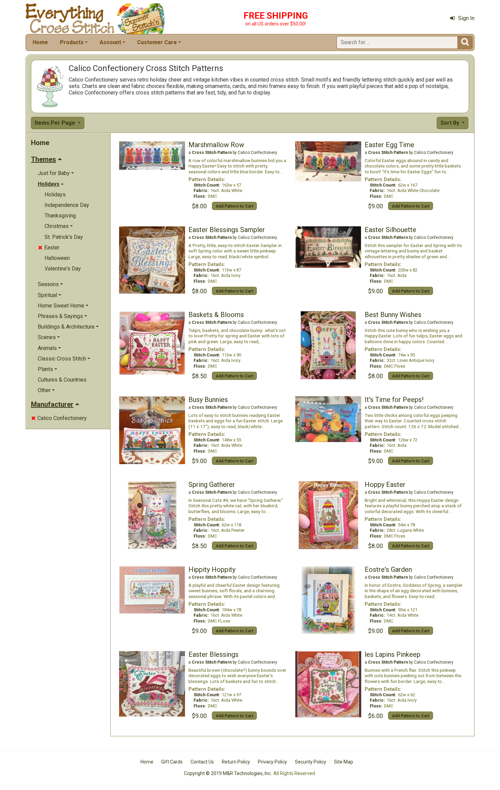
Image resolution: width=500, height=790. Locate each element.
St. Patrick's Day (64, 237)
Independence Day (67, 205)
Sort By (450, 123)
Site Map (343, 762)
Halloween (57, 258)
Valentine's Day (63, 268)
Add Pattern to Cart (234, 206)
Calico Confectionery (59, 418)
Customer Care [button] (157, 42)
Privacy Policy (272, 762)
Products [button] (72, 42)
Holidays (55, 194)
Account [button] (110, 42)
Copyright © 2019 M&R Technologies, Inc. (228, 773)
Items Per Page (56, 123)
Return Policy (236, 762)
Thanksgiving (60, 215)
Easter (49, 247)
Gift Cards (172, 762)
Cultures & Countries (62, 379)
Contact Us (202, 762)
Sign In (466, 18)
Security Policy (310, 762)
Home (40, 42)
